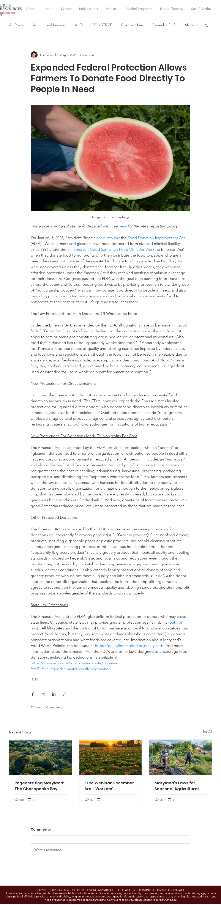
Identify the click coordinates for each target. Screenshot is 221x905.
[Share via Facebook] (33, 694)
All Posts (16, 25)
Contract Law (132, 25)
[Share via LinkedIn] (54, 694)
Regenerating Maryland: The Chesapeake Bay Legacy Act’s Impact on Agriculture (39, 786)
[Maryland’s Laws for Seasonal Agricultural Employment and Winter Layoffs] (180, 757)
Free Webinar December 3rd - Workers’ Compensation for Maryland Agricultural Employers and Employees (109, 786)
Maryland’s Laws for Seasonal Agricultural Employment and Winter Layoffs (179, 786)
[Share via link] (64, 694)
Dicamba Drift (164, 25)
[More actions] (187, 54)
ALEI (79, 25)
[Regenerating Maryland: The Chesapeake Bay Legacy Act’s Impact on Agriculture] (40, 757)
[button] (206, 25)
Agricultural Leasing (49, 25)
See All (207, 731)
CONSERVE (102, 25)
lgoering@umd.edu (165, 899)
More (189, 25)
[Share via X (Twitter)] (43, 694)
